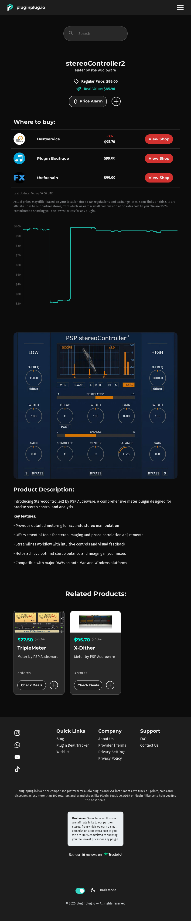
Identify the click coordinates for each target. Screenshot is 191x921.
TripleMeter (31, 648)
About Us (105, 739)
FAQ (143, 739)
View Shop (159, 139)
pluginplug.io (31, 7)
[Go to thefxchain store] (20, 177)
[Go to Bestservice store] (20, 138)
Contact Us (149, 745)
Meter (80, 70)
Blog (60, 739)
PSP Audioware (103, 70)
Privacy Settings (111, 752)
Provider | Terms (112, 745)
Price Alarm (88, 101)
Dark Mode (103, 890)
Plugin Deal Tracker (72, 745)
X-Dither (84, 648)
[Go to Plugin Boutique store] (20, 158)
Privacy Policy (110, 758)
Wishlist (63, 752)
